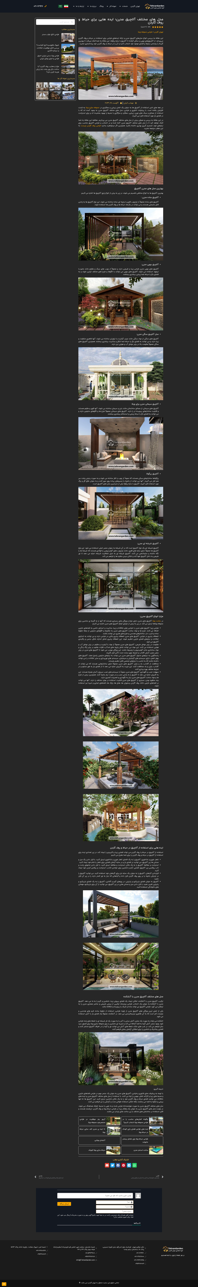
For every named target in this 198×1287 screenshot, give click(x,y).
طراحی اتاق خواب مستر (50, 34)
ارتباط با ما (80, 6)
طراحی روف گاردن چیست (91, 125)
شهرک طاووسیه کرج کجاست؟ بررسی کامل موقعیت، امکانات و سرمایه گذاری (47, 48)
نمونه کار (112, 6)
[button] (134, 1165)
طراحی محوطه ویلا (145, 32)
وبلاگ (101, 6)
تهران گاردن (135, 6)
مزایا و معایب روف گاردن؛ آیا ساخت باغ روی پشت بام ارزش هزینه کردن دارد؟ (47, 69)
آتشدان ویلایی (100, 1140)
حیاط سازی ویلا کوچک (96, 1150)
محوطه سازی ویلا (92, 107)
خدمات (125, 6)
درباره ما (93, 6)
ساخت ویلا (157, 621)
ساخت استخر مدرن (141, 1150)
